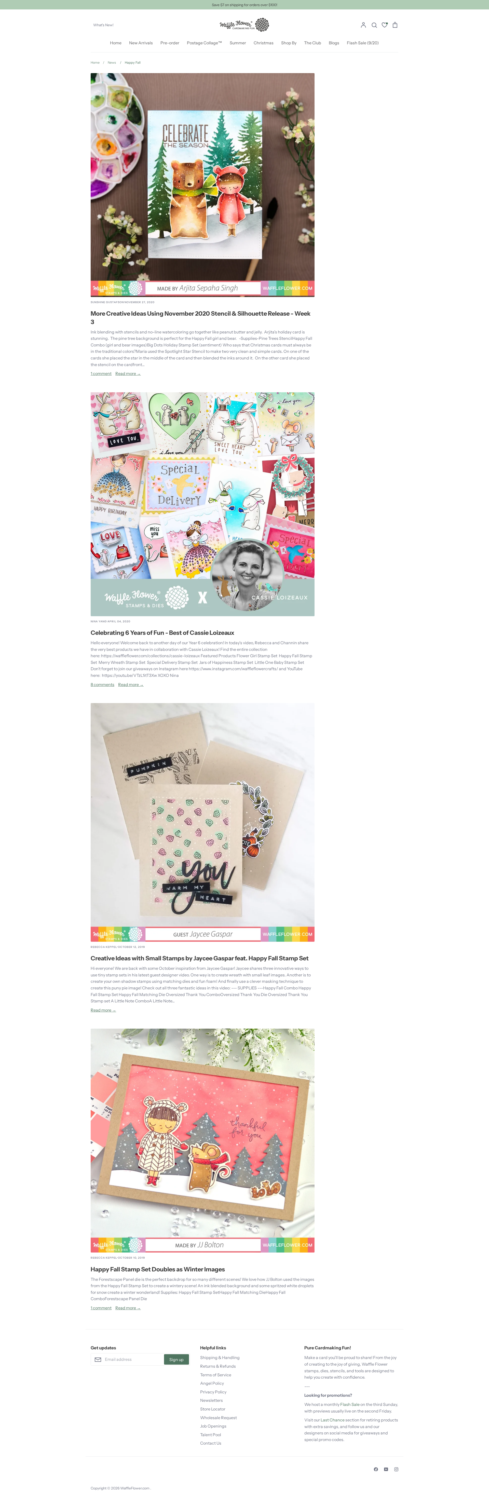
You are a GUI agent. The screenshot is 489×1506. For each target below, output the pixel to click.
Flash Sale (350, 1404)
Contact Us (210, 1443)
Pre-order (169, 42)
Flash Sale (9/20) (363, 42)
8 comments (102, 684)
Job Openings (213, 1426)
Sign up (176, 1359)
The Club (312, 42)
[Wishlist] (384, 26)
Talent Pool (210, 1434)
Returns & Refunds (218, 1366)
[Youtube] (386, 1469)
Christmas (264, 42)
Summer (238, 42)
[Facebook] (376, 1469)
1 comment (101, 373)
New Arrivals (141, 42)
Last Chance (333, 1419)
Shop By (288, 42)
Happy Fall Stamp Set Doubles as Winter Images (158, 1269)
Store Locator (212, 1408)
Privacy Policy (213, 1391)
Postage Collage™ (204, 42)
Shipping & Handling (220, 1357)
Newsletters (211, 1400)
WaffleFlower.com (135, 1488)
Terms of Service (215, 1374)
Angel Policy (212, 1383)
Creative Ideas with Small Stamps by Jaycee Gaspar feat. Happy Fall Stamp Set (200, 958)
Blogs (334, 42)
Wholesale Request (218, 1417)
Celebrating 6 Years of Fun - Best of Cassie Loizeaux (162, 632)
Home (115, 42)
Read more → (128, 373)
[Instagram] (396, 1469)
